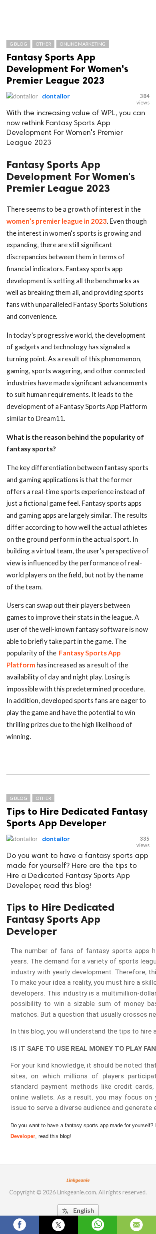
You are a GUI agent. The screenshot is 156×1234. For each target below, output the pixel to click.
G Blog (18, 44)
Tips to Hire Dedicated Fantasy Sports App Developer (77, 817)
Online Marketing (83, 44)
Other (43, 44)
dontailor (56, 96)
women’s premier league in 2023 (56, 221)
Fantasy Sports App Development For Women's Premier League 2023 (67, 68)
